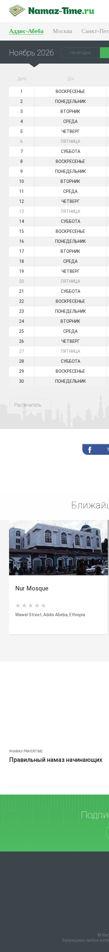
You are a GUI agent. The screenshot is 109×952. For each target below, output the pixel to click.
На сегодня (80, 52)
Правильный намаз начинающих (55, 759)
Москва (62, 31)
